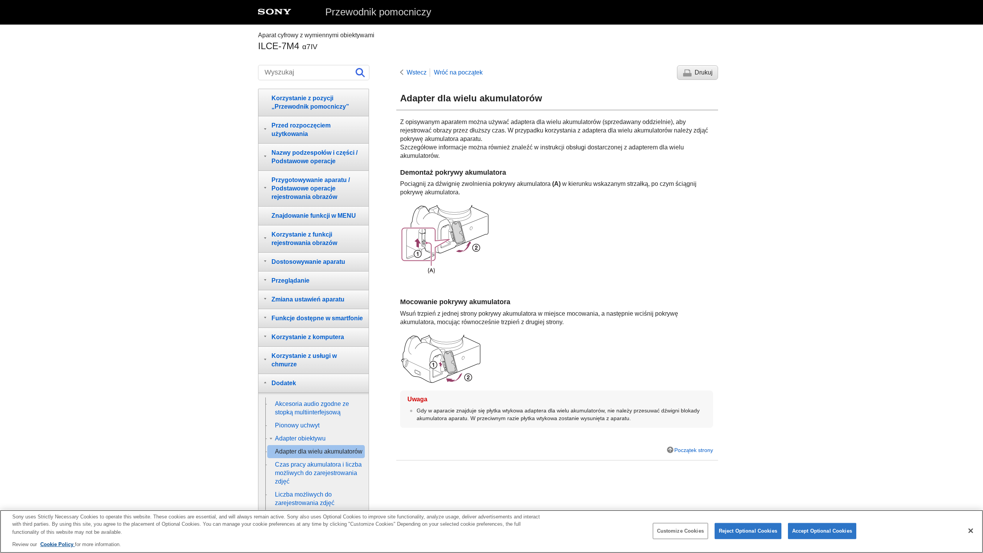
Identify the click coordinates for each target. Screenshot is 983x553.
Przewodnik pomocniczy (378, 12)
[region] (491, 531)
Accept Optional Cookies (822, 531)
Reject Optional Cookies (748, 531)
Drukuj (704, 72)
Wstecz (417, 72)
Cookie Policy (57, 544)
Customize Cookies (680, 531)
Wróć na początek (458, 72)
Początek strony (693, 450)
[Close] (970, 530)
